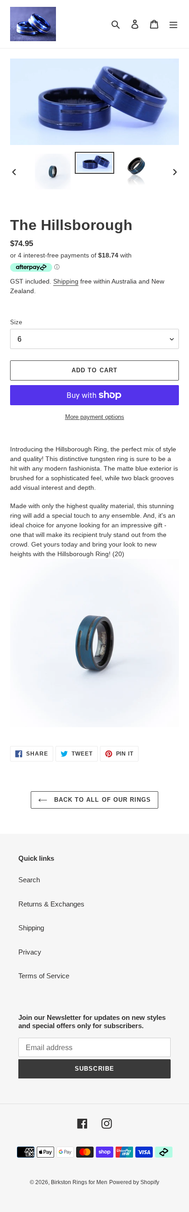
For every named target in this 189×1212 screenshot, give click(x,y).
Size (16, 322)
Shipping (65, 281)
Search (29, 880)
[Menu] (173, 24)
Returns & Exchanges (51, 904)
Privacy (29, 952)
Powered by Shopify (134, 1182)
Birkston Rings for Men (79, 1182)
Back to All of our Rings (101, 799)
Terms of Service (43, 976)
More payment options (94, 416)
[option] (53, 171)
